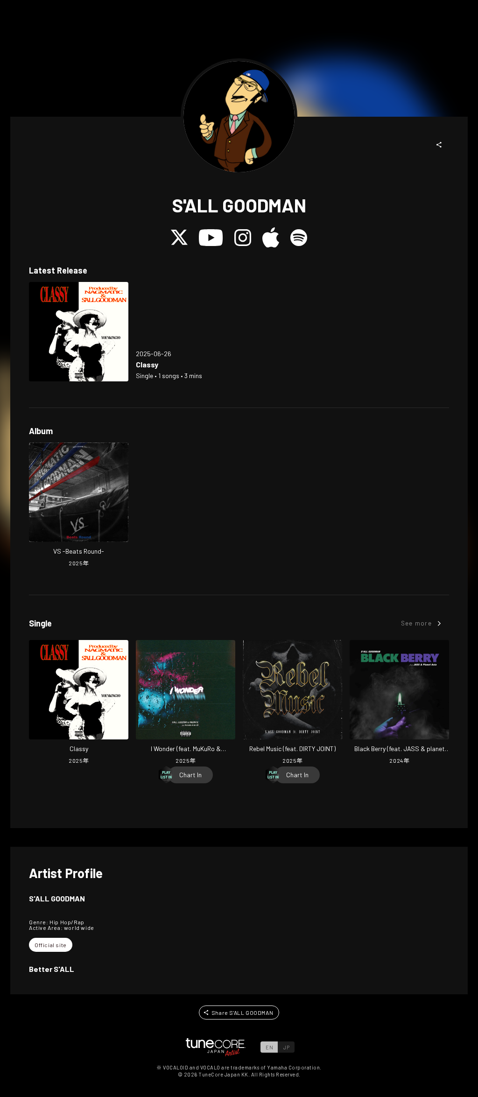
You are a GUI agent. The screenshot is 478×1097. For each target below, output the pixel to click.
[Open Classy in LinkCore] (78, 331)
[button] (439, 144)
